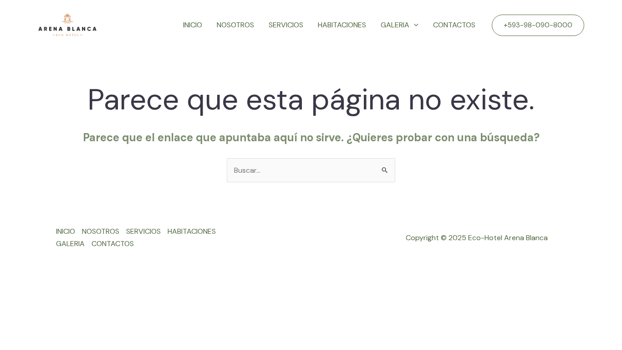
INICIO (192, 25)
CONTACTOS (454, 25)
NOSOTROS (235, 25)
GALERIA (395, 25)
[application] (413, 25)
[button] (538, 25)
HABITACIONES (342, 25)
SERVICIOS (286, 25)
